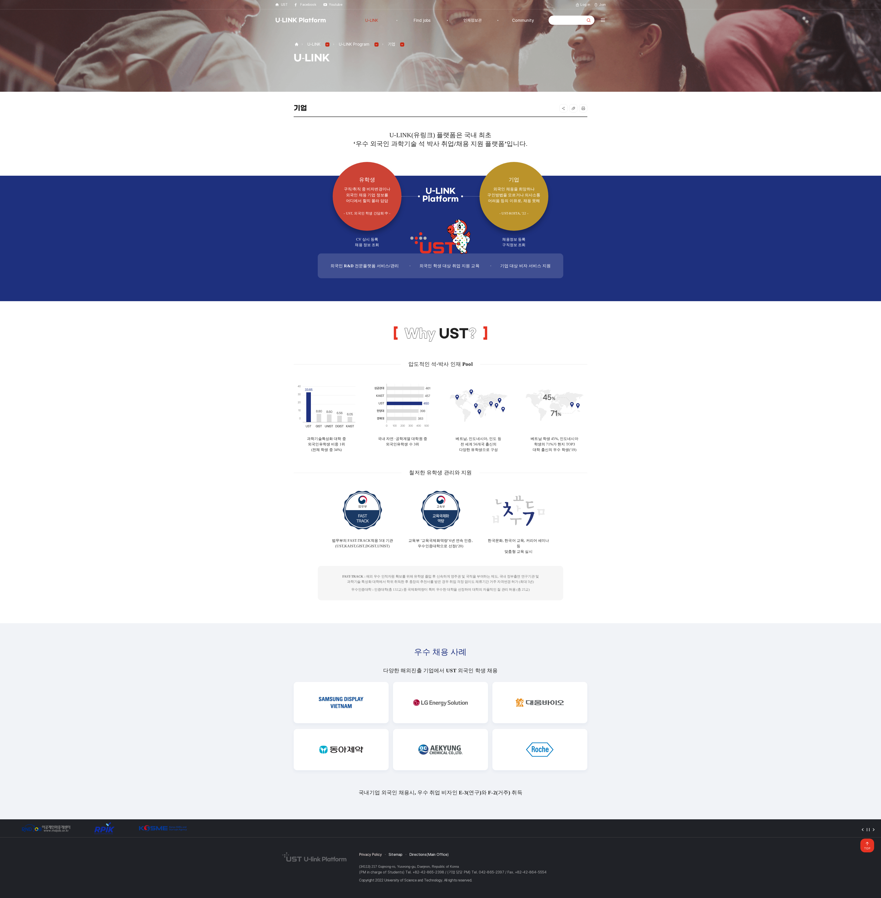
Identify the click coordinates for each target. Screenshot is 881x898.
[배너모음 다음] (873, 829)
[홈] (296, 44)
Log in (585, 5)
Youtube (336, 5)
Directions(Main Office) (429, 854)
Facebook (308, 5)
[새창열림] (46, 828)
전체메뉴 (603, 20)
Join (602, 5)
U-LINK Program (354, 44)
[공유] (563, 108)
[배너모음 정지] (868, 829)
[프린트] (583, 108)
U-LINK (314, 44)
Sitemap (395, 854)
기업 (391, 44)
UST (284, 5)
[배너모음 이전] (862, 829)
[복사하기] (573, 108)
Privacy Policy (370, 854)
